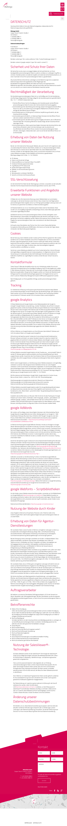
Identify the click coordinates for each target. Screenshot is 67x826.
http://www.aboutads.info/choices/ (51, 448)
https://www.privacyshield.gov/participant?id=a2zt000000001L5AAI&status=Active (31, 420)
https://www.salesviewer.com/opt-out (25, 687)
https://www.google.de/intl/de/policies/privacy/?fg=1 (25, 454)
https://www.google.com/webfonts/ (32, 495)
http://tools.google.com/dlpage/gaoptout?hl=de (23, 349)
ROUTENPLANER (42, 787)
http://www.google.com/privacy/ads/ (21, 484)
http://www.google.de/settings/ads (45, 446)
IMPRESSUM (28, 823)
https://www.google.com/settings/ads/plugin (23, 481)
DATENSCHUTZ (37, 823)
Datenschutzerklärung (50, 774)
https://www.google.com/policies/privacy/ (42, 504)
